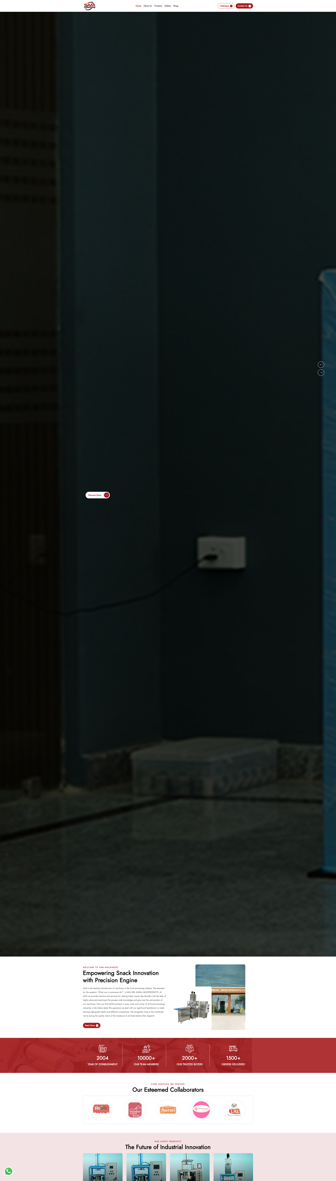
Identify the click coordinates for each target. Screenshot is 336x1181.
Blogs (176, 5)
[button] (321, 364)
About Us (148, 5)
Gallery (168, 5)
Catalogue (224, 5)
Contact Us (243, 5)
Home (138, 5)
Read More (90, 1025)
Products (158, 5)
